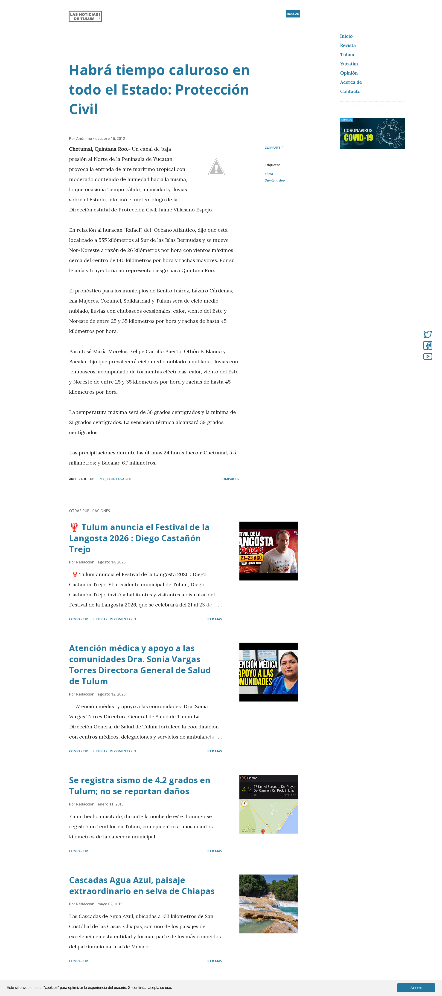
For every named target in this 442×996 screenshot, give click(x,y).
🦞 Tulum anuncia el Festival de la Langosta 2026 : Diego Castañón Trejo (139, 538)
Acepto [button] (416, 988)
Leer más (214, 619)
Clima (269, 174)
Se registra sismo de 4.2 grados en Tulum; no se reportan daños (139, 785)
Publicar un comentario (114, 619)
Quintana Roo (275, 180)
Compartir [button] (274, 147)
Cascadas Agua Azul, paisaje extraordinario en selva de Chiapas (142, 885)
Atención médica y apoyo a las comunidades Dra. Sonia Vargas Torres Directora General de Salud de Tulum (140, 664)
